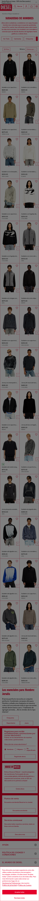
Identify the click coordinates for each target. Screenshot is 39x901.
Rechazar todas (19, 898)
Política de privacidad (9, 885)
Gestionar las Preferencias (11, 883)
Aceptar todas (19, 892)
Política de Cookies (24, 885)
